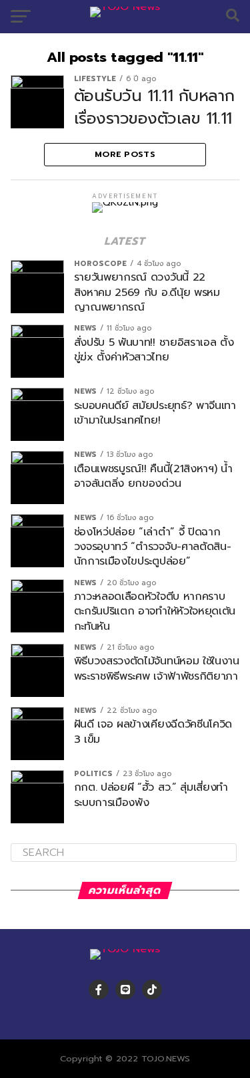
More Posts (125, 154)
